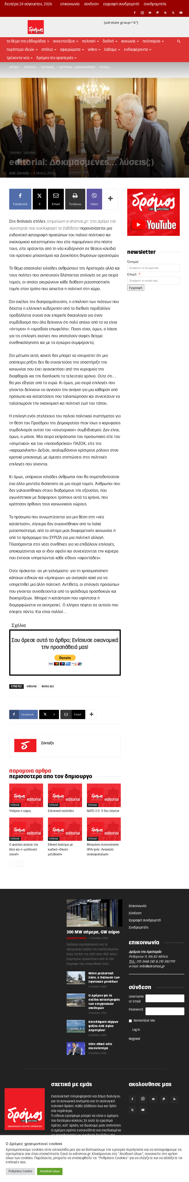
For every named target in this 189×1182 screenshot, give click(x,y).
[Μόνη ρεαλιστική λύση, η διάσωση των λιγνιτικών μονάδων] (76, 977)
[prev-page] (12, 864)
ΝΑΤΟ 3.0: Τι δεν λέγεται (103, 811)
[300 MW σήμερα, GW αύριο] (94, 913)
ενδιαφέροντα (136, 50)
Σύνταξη (23, 173)
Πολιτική (89, 41)
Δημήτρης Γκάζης (77, 938)
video (92, 50)
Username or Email (136, 999)
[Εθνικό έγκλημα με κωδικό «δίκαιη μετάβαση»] (65, 829)
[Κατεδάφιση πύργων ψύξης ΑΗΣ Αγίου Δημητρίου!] (76, 1026)
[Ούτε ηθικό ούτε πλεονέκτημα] (76, 1048)
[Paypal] (157, 13)
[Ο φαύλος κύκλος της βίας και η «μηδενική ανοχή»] (26, 829)
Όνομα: (133, 261)
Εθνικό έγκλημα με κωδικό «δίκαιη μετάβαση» (60, 849)
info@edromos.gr (152, 966)
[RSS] (165, 13)
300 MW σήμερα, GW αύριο (93, 932)
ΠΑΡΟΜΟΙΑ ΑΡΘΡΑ (30, 771)
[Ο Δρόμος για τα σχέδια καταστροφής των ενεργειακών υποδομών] (76, 1000)
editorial (48, 67)
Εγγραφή (135, 288)
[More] (110, 199)
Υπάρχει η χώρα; (20, 811)
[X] (173, 13)
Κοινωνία (128, 41)
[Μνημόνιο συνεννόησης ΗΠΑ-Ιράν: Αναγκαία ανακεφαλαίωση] (104, 829)
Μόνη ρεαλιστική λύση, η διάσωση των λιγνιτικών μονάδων (104, 977)
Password (136, 1009)
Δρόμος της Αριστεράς (54, 58)
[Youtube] (180, 13)
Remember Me (144, 1020)
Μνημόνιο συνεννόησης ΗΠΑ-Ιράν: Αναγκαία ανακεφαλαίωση (103, 849)
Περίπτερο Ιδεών (20, 50)
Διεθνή (108, 41)
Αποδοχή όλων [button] (50, 1171)
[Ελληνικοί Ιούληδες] (65, 795)
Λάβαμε (110, 50)
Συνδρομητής (155, 4)
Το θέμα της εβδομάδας (26, 41)
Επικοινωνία (70, 4)
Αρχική (14, 67)
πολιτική (30, 67)
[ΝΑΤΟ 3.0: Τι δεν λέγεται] (104, 795)
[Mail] (150, 13)
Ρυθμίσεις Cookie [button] (20, 1171)
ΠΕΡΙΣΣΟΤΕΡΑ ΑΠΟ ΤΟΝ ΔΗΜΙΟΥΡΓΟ (50, 776)
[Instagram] (142, 13)
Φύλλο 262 (48, 686)
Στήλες (47, 50)
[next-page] (19, 864)
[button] (178, 41)
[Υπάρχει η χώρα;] (26, 795)
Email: (133, 274)
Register (135, 1039)
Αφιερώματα (70, 50)
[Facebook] (134, 13)
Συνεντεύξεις (64, 41)
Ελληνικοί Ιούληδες (61, 811)
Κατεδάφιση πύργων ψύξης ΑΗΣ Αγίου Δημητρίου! (103, 1026)
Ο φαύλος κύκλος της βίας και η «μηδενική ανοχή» (23, 849)
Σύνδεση (91, 4)
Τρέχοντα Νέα (18, 58)
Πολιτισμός (151, 41)
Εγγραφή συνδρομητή (121, 4)
